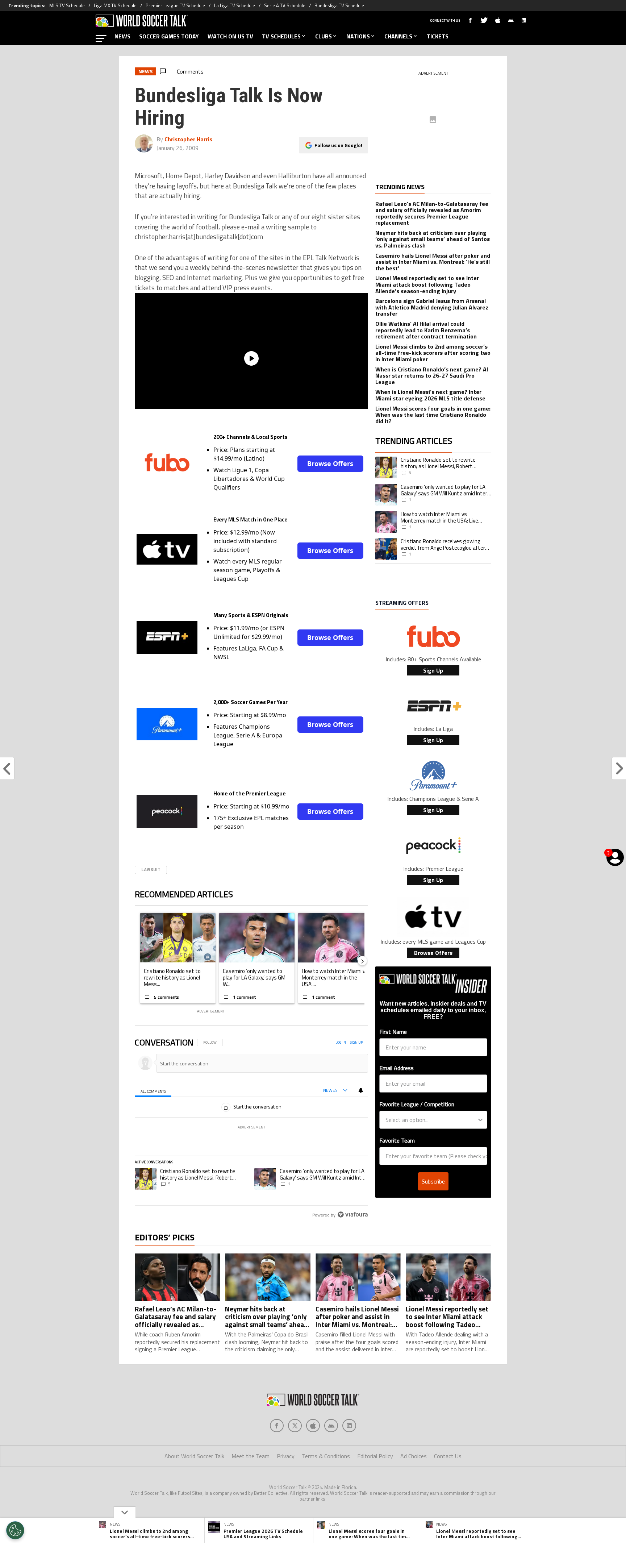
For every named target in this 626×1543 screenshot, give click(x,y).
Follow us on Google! (338, 145)
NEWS (122, 36)
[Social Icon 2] (313, 1425)
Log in (340, 1042)
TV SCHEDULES (281, 36)
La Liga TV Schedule (234, 5)
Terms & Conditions (326, 1456)
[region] (251, 1129)
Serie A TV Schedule (284, 5)
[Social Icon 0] (277, 1425)
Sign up (356, 1042)
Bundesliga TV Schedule (339, 5)
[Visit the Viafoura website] (352, 1214)
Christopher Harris (188, 139)
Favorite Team (397, 1140)
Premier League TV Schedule (175, 5)
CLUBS (323, 36)
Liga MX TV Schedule (115, 5)
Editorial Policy (375, 1456)
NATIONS (358, 36)
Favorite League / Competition (416, 1104)
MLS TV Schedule (67, 5)
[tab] (153, 1091)
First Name (393, 1031)
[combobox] (431, 1119)
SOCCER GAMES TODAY (169, 36)
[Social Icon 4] (349, 1425)
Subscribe (433, 1181)
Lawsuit (150, 869)
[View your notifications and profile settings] (361, 1090)
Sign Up (433, 670)
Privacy (286, 1456)
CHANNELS (398, 36)
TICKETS (437, 36)
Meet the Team (250, 1456)
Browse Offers (330, 463)
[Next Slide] (362, 960)
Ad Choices (413, 1456)
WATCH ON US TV (230, 36)
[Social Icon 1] (295, 1425)
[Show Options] (480, 1119)
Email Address (396, 1068)
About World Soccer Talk (194, 1456)
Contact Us (448, 1456)
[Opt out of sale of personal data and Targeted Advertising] (15, 1530)
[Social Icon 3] (331, 1425)
